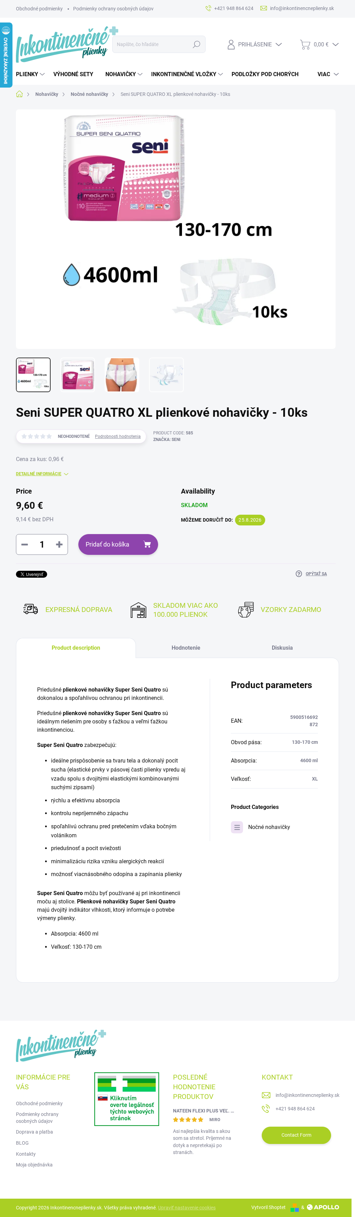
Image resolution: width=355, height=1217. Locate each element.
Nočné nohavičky (269, 827)
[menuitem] (31, 74)
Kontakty (26, 1154)
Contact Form (296, 1135)
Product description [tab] (76, 647)
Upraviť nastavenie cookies (187, 1207)
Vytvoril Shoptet (268, 1207)
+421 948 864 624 (295, 1108)
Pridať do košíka (107, 544)
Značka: (167, 439)
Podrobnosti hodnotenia (118, 436)
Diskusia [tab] (282, 647)
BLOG (22, 1143)
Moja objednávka (34, 1165)
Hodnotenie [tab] (186, 647)
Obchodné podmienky (39, 8)
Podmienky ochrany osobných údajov (113, 8)
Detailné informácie (38, 473)
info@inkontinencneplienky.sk (307, 1095)
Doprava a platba (34, 1132)
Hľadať (196, 44)
